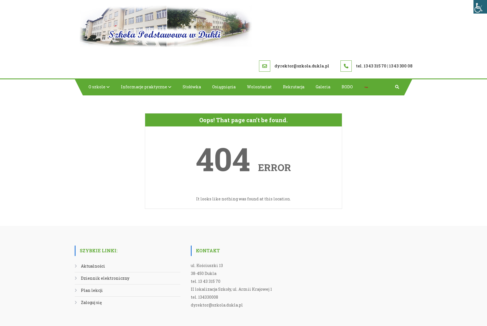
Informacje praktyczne (144, 86)
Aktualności (93, 266)
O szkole (96, 86)
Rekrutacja (293, 86)
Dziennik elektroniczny (105, 278)
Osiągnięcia (224, 86)
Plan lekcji (92, 290)
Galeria (323, 86)
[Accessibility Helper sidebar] (480, 7)
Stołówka (192, 86)
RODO (347, 86)
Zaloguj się (91, 302)
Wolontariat (259, 86)
